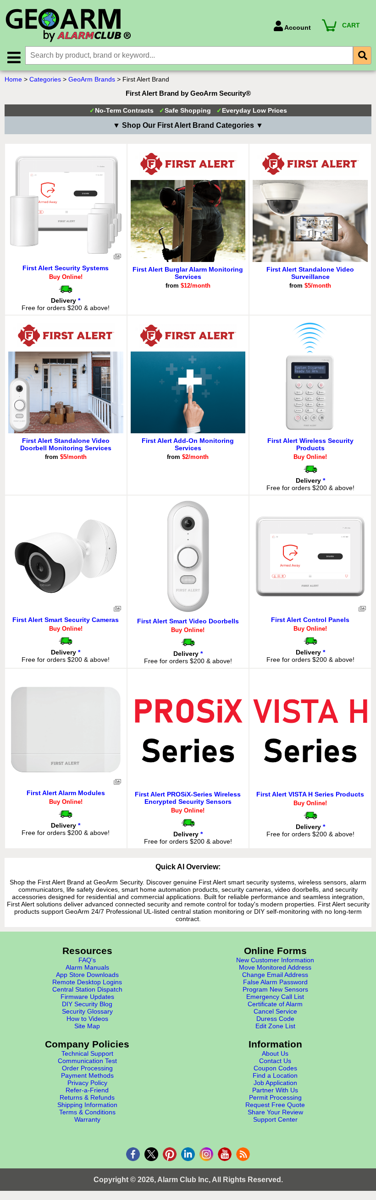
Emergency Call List (275, 996)
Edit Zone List (275, 1026)
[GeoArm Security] (135, 26)
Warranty (87, 1119)
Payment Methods (87, 1075)
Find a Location (275, 1075)
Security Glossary (87, 1011)
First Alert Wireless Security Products (310, 444)
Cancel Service (275, 1011)
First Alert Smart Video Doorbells (188, 621)
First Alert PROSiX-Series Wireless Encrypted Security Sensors (188, 798)
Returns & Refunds (87, 1097)
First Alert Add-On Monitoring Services (188, 444)
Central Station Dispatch (87, 989)
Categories (45, 79)
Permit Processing (275, 1097)
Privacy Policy (87, 1082)
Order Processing (87, 1068)
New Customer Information (275, 960)
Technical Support (87, 1053)
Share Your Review (275, 1112)
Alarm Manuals (87, 967)
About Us (275, 1053)
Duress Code (275, 1018)
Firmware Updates (87, 996)
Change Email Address (275, 974)
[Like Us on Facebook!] (133, 1154)
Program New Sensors (275, 989)
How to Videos (87, 1018)
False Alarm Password (275, 982)
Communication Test (87, 1060)
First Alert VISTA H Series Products (310, 794)
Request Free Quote (275, 1104)
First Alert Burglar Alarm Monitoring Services (188, 273)
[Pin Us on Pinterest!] (170, 1154)
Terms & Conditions (87, 1112)
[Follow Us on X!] (151, 1154)
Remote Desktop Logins (87, 982)
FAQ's (87, 960)
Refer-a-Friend (87, 1090)
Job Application (275, 1082)
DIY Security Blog (87, 1004)
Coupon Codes (275, 1068)
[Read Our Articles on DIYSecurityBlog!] (243, 1154)
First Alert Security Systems (65, 268)
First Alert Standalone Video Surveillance (310, 273)
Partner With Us (275, 1090)
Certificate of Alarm (275, 1004)
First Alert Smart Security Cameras (65, 619)
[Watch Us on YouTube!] (225, 1154)
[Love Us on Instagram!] (206, 1154)
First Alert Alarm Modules (66, 792)
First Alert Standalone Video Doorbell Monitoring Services (65, 444)
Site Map (87, 1026)
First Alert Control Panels (310, 619)
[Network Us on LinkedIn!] (188, 1154)
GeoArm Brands (91, 79)
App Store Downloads (87, 974)
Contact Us (275, 1060)
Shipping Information (87, 1104)
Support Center (275, 1119)
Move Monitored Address (275, 967)
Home (13, 79)
